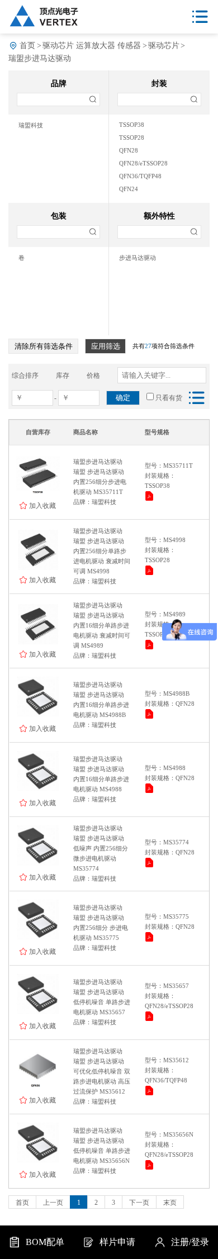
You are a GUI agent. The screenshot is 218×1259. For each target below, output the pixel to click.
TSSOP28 (131, 138)
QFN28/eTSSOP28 (143, 163)
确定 (123, 397)
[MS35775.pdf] (150, 938)
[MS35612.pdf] (150, 1092)
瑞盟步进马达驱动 (39, 58)
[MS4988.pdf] (150, 790)
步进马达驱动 (137, 258)
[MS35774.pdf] (150, 864)
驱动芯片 (163, 45)
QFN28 (128, 151)
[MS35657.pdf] (150, 1018)
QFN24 (128, 189)
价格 (93, 375)
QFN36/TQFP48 (140, 176)
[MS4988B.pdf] (150, 715)
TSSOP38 (131, 125)
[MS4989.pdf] (150, 646)
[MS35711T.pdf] (150, 498)
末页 (170, 1202)
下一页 (139, 1202)
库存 (62, 375)
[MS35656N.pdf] (150, 1166)
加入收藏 (42, 505)
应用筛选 (105, 346)
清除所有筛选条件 (44, 346)
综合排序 (25, 375)
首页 (27, 45)
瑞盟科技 (30, 125)
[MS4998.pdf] (150, 572)
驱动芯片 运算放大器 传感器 (91, 45)
